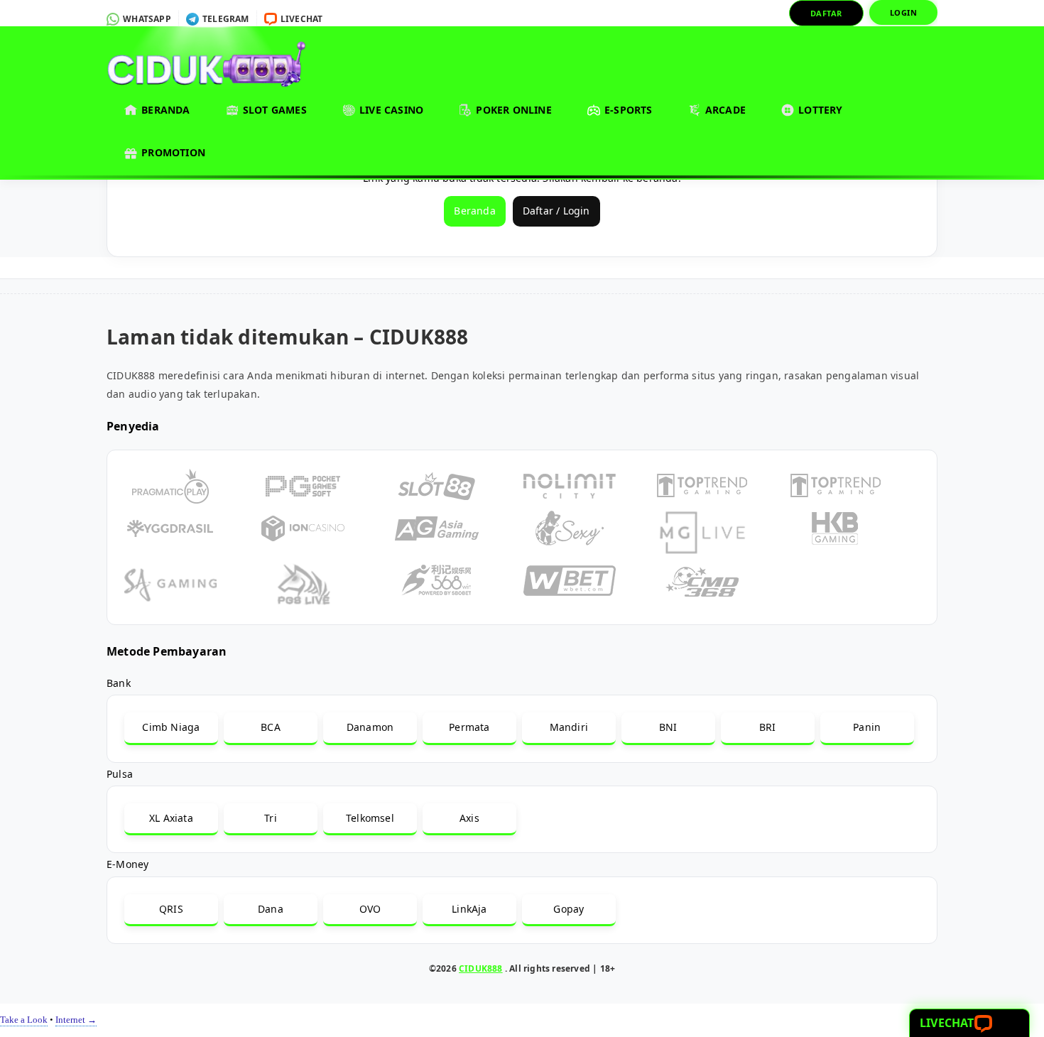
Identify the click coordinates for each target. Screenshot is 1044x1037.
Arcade (724, 109)
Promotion (171, 152)
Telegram (224, 19)
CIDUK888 (481, 968)
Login (904, 12)
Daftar (826, 13)
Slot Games (273, 109)
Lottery (819, 109)
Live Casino (390, 109)
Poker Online (512, 109)
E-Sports (627, 109)
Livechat (300, 19)
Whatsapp (146, 19)
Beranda (164, 109)
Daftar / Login (556, 210)
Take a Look (24, 1019)
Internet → (76, 1019)
